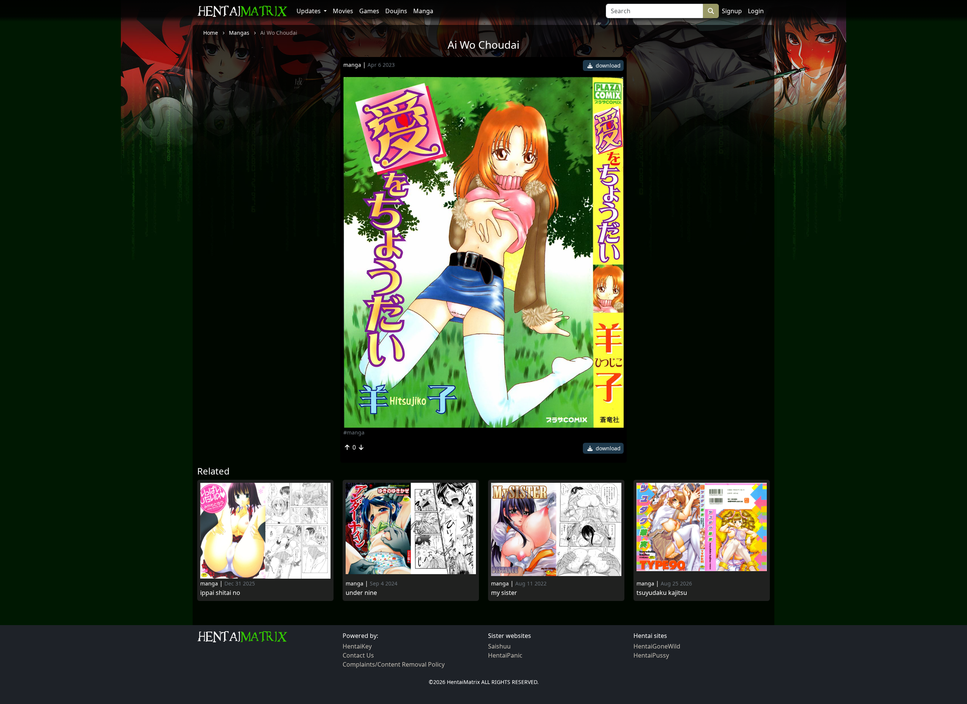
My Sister (504, 592)
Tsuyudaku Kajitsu (661, 592)
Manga (423, 11)
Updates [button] (309, 11)
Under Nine (361, 592)
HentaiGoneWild (656, 646)
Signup (732, 11)
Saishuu (499, 646)
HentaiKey (357, 646)
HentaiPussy (651, 655)
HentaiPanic (505, 655)
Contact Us (358, 655)
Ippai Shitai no (220, 592)
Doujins (396, 11)
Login (756, 11)
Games (369, 11)
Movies (343, 11)
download (607, 65)
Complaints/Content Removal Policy (394, 664)
